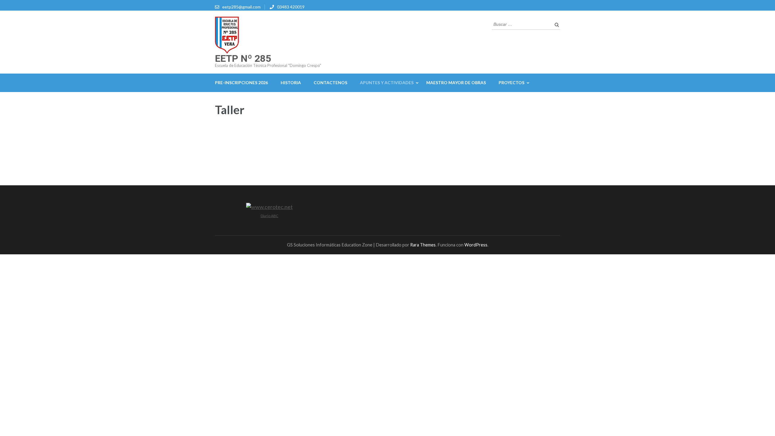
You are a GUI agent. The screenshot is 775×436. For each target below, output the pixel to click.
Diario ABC (269, 215)
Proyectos (511, 82)
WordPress (475, 244)
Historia (291, 82)
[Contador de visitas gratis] (269, 206)
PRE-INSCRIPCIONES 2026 (241, 82)
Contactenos (330, 82)
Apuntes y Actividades (387, 82)
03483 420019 (291, 6)
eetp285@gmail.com (241, 6)
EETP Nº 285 (243, 58)
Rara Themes (423, 244)
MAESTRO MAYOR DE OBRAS (456, 82)
